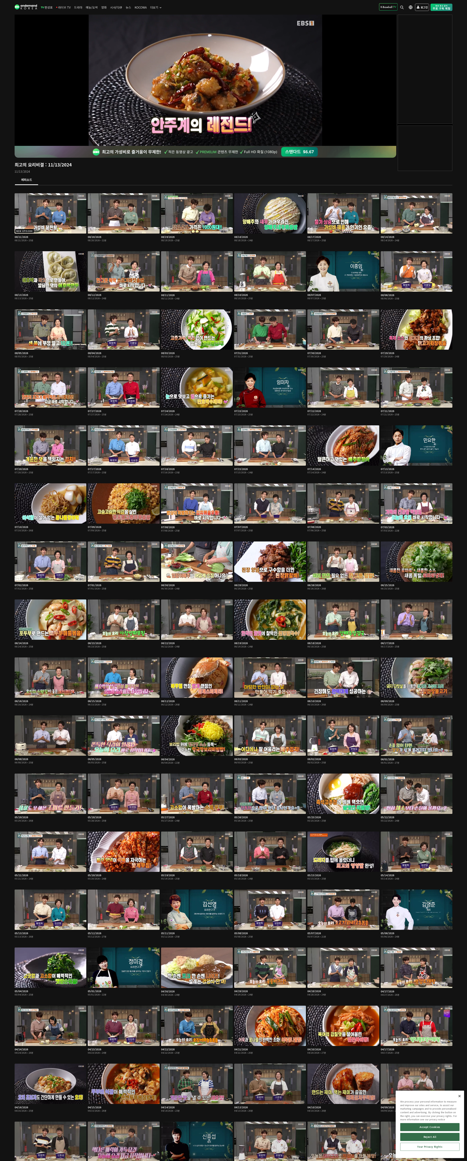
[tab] (26, 180)
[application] (205, 80)
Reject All (430, 1137)
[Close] (460, 1096)
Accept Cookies (430, 1127)
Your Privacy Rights (429, 1146)
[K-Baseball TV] (388, 7)
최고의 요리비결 (29, 164)
